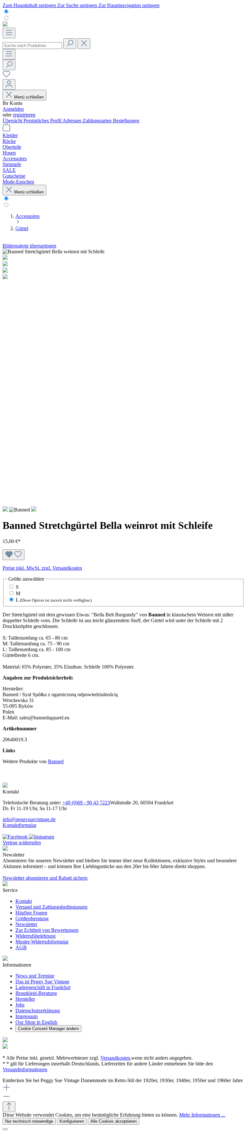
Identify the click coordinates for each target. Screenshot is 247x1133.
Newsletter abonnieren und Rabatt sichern (45, 878)
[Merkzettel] (6, 76)
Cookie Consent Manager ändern (48, 1028)
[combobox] (32, 45)
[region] (123, 377)
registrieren (24, 114)
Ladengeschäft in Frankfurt (42, 987)
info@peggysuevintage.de (29, 819)
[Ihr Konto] (9, 84)
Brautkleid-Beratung (36, 993)
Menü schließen (29, 97)
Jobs (19, 1004)
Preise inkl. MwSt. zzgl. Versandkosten (42, 568)
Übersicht (13, 120)
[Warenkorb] (6, 129)
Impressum (26, 1016)
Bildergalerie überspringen (29, 245)
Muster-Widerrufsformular (42, 941)
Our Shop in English (36, 1022)
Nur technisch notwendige (29, 1121)
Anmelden (13, 109)
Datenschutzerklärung (37, 1010)
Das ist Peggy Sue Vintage (42, 981)
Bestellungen (126, 120)
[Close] (5, 1129)
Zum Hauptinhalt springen (30, 5)
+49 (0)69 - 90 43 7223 (86, 802)
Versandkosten (115, 1058)
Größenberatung (32, 918)
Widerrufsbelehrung (35, 936)
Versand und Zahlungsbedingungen (51, 907)
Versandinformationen (25, 1069)
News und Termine (34, 976)
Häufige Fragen (31, 912)
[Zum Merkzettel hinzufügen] (13, 554)
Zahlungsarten (98, 120)
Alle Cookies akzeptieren (113, 1121)
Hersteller (25, 999)
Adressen (72, 120)
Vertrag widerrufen (22, 842)
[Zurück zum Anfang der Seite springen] (9, 1106)
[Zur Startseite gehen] (5, 24)
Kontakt (23, 901)
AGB (21, 947)
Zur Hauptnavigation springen (129, 5)
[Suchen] (69, 43)
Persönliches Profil (42, 120)
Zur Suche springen (77, 5)
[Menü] (9, 33)
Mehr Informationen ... (202, 1115)
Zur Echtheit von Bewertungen (46, 930)
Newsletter (26, 924)
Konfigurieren (71, 1121)
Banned (56, 761)
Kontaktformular (19, 825)
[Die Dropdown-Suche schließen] (84, 43)
